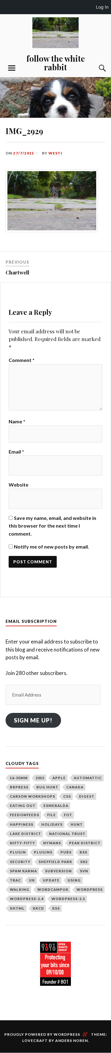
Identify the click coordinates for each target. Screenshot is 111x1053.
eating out (22, 806)
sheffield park (55, 862)
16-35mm (19, 778)
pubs (66, 852)
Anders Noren (71, 1040)
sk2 (84, 862)
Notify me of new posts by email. (51, 546)
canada (75, 787)
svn (84, 871)
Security (20, 862)
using (74, 880)
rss (83, 852)
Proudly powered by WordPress (42, 1034)
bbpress (19, 787)
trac (15, 880)
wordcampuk (52, 889)
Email (16, 452)
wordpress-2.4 (26, 899)
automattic (88, 778)
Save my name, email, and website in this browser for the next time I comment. (52, 526)
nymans (52, 843)
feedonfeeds (24, 815)
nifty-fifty (22, 843)
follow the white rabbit (56, 62)
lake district (25, 834)
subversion (58, 871)
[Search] (96, 68)
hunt (77, 824)
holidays (52, 824)
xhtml (17, 908)
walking (19, 889)
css (67, 796)
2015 (40, 778)
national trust (67, 834)
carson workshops (32, 796)
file (51, 815)
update (51, 880)
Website (18, 484)
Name (17, 421)
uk (32, 880)
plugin (18, 852)
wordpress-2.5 (68, 899)
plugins (43, 852)
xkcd (38, 908)
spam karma (23, 871)
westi (55, 153)
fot (68, 815)
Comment (22, 360)
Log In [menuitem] (102, 7)
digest (86, 796)
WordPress (89, 889)
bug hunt (47, 787)
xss (56, 908)
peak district (85, 843)
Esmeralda (55, 806)
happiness (21, 824)
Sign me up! (33, 720)
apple (59, 778)
